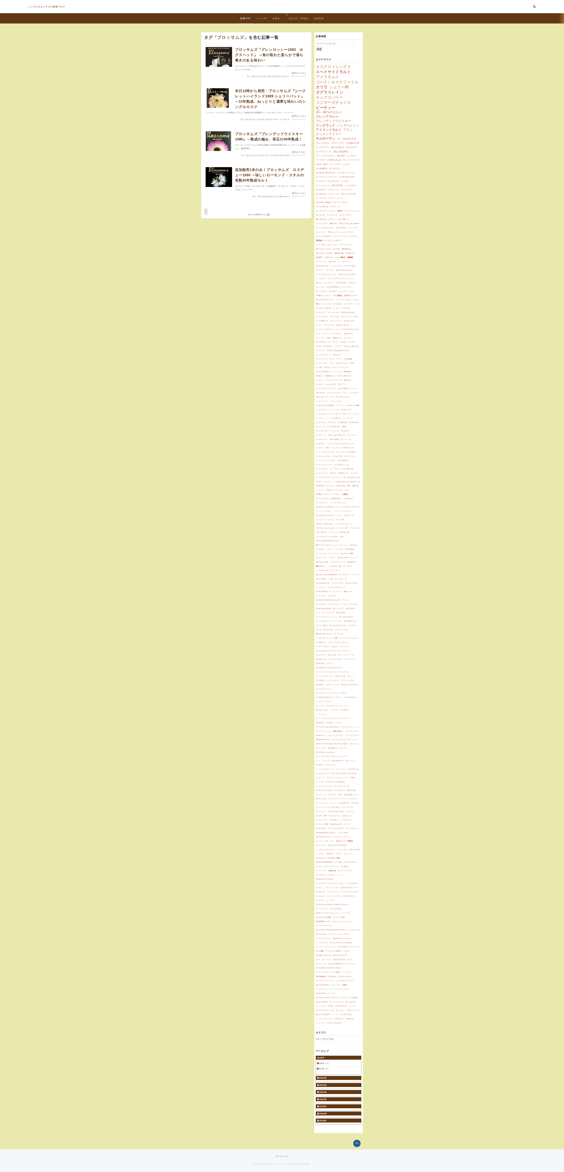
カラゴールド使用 (322, 824)
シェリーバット (321, 422)
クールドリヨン (321, 828)
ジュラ (318, 334)
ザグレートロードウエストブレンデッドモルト (332, 744)
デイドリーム (346, 249)
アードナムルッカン (333, 426)
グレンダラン (320, 680)
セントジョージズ (328, 613)
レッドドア (338, 515)
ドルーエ (337, 507)
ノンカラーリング (333, 604)
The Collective (320, 976)
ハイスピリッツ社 (335, 566)
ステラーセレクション (323, 731)
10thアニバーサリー (353, 1010)
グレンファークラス (351, 160)
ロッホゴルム (349, 549)
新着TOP (245, 18)
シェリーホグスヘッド (323, 355)
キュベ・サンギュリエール (325, 452)
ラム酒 (355, 317)
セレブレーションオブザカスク (326, 575)
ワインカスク (351, 452)
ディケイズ (332, 993)
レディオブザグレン (333, 287)
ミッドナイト (346, 972)
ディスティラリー (350, 659)
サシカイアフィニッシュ (324, 989)
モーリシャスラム (351, 583)
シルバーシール (339, 676)
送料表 (276, 18)
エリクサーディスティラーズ (326, 388)
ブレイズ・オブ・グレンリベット (327, 553)
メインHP (261, 18)
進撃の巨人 (333, 223)
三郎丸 (352, 363)
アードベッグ (334, 317)
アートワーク (352, 228)
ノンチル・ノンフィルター (334, 549)
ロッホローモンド (283, 196)
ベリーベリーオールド (323, 511)
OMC (317, 304)
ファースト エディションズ (325, 528)
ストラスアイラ (321, 410)
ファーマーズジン (341, 1006)
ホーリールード (350, 964)
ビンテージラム (346, 1014)
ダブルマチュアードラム (324, 879)
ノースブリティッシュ (341, 465)
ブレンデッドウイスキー (270, 155)
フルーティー (321, 232)
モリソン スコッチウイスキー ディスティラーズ (332, 718)
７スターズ (346, 951)
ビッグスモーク (342, 460)
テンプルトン (338, 304)
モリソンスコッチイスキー (349, 223)
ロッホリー (352, 342)
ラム (339, 138)
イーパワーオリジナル (336, 811)
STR (335, 638)
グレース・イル (346, 439)
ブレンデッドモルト (324, 202)
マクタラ (330, 253)
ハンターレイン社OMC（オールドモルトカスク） (333, 490)
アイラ (344, 414)
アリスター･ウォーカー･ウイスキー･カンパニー (332, 904)
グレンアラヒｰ (338, 456)
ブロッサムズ (272, 76)
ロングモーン (343, 219)
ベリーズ (352, 1006)
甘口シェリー (348, 591)
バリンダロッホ (347, 469)
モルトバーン (349, 761)
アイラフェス (332, 532)
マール (330, 232)
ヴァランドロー (343, 558)
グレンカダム (334, 439)
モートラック (321, 219)
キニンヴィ (353, 558)
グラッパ (350, 676)
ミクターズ (353, 473)
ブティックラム (321, 748)
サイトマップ (282, 1156)
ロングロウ (352, 625)
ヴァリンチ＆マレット (323, 591)
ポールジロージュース (341, 350)
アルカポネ (319, 549)
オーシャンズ (346, 189)
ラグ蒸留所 (353, 997)
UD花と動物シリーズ (351, 795)
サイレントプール (336, 321)
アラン (348, 130)
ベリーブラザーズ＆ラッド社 (326, 274)
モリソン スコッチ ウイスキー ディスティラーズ (332, 672)
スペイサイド (335, 418)
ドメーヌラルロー (350, 697)
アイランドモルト (328, 130)
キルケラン (347, 380)
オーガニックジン (322, 820)
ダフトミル (332, 655)
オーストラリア (321, 871)
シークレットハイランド (280, 119)
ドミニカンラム (352, 883)
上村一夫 (355, 486)
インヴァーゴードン (350, 862)
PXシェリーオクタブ (323, 1014)
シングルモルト (321, 278)
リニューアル (335, 985)
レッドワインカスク (335, 659)
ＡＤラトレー (320, 735)
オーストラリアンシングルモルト (341, 943)
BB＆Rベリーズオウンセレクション (328, 913)
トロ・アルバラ (321, 532)
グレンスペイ (336, 448)
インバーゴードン (333, 892)
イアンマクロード (322, 503)
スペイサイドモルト (333, 71)
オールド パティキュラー (340, 367)
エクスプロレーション (323, 689)
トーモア (344, 181)
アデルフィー (320, 663)
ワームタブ (344, 997)
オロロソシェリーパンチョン (342, 921)
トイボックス (328, 257)
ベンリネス (351, 155)
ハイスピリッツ (321, 587)
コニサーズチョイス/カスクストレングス (341, 444)
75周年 (344, 985)
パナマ (327, 448)
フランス (330, 663)
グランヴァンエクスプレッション (327, 329)
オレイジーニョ (321, 795)
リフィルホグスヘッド (323, 621)
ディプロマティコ (350, 621)
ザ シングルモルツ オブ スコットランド (331, 769)
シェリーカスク (342, 388)
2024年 (323, 1085)
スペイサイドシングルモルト (335, 782)
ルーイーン (353, 388)
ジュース (347, 824)
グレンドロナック (340, 579)
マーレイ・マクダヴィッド (339, 473)
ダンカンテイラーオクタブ (337, 845)
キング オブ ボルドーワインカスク (328, 431)
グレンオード (348, 338)
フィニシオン (320, 1023)
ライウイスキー (341, 283)
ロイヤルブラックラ (323, 773)
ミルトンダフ (322, 164)
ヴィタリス (344, 866)
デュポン (356, 300)
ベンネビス (319, 448)
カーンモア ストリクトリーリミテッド (329, 668)
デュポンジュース (336, 824)
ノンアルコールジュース (324, 697)
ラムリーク (343, 748)
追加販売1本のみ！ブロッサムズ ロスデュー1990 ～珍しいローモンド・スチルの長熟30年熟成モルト (269, 175)
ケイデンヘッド (323, 151)
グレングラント (347, 287)
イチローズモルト (322, 469)
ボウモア (341, 155)
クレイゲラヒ (341, 228)
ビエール (319, 630)
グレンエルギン (341, 151)
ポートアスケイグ (322, 317)
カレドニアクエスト (323, 985)
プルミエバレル (346, 317)
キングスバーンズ (322, 473)
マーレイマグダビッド (323, 372)
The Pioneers (331, 976)
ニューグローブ (330, 384)
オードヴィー (328, 346)
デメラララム (353, 236)
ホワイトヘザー (349, 456)
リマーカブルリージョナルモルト (327, 536)
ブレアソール (339, 253)
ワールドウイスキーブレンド (338, 642)
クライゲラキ (337, 185)
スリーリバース (321, 262)
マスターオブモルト (323, 646)
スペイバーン (320, 338)
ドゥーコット (320, 896)
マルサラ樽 (340, 520)
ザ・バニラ (330, 900)
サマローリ (332, 219)
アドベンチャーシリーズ (324, 515)
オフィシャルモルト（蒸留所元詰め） (329, 498)
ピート (318, 613)
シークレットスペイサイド (344, 232)
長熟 (348, 486)
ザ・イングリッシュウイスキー (326, 291)
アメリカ (327, 367)
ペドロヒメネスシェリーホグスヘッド (347, 482)
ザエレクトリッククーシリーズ (337, 777)
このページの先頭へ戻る (357, 1143)
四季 (325, 816)
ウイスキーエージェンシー (325, 300)
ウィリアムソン (347, 418)
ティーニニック (322, 185)
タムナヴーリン (321, 845)
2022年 (323, 1099)
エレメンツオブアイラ (336, 964)
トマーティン (321, 189)
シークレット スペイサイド (342, 511)
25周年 (330, 1006)
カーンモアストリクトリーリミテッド (329, 477)
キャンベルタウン (333, 680)
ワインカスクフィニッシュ (349, 727)
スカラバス (332, 422)
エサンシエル (340, 452)
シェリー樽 (338, 86)
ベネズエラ (332, 795)
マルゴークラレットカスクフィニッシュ (329, 875)
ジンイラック (320, 892)
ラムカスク (319, 685)
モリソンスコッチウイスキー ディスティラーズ (332, 706)
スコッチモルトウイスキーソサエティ (329, 968)
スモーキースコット (343, 325)
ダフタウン (319, 270)
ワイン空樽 (319, 951)
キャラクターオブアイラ (333, 380)
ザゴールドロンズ (339, 959)
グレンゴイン (340, 1010)
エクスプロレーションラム (325, 752)
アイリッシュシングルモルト (332, 334)
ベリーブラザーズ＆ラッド (343, 524)
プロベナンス (320, 393)
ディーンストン (353, 414)
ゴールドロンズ (321, 993)
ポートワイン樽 (341, 528)
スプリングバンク (339, 236)
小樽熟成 (345, 494)
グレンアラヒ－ (341, 613)
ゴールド (319, 325)
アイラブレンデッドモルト (350, 892)
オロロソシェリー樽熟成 (344, 841)
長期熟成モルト (330, 376)
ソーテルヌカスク (347, 820)
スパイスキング (343, 947)
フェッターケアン (336, 266)
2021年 (322, 1106)
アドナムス (344, 710)
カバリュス (345, 431)
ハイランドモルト (350, 266)
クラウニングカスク (347, 312)
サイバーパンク (347, 807)
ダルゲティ (330, 854)
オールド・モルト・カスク (325, 363)
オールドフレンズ (322, 266)
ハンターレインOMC (352, 405)
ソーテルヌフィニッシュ (324, 638)
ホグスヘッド (335, 206)
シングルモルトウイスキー (345, 981)
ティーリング (320, 604)
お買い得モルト (338, 731)
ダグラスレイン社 (322, 562)
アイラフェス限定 (339, 917)
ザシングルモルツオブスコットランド (341, 278)
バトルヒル (338, 723)
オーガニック (330, 486)
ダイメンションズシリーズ (325, 359)
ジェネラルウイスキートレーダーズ (328, 414)
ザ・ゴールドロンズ (346, 617)
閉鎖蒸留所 (347, 372)
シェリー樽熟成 (339, 257)
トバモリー (332, 558)
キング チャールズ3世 (323, 917)
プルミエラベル (321, 934)
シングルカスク (351, 185)
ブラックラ (340, 405)
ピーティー (325, 107)
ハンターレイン (348, 125)
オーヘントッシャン (323, 249)
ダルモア (319, 346)
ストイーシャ (337, 591)
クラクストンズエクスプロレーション (344, 739)
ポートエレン (335, 807)
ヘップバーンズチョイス (349, 604)
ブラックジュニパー (344, 976)
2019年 (323, 1120)
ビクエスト (319, 380)
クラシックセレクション (324, 676)
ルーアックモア (322, 223)
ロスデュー (272, 196)
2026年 (320, 1058)
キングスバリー (329, 97)
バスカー (344, 342)
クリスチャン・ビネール (324, 507)
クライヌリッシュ (346, 245)
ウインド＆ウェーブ (323, 651)
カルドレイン (348, 854)
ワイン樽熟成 (337, 295)
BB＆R (339, 211)
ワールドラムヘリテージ (341, 837)
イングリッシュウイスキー (346, 274)
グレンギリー (320, 287)
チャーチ (319, 816)
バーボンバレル (334, 160)
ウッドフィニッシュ (343, 397)
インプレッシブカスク (323, 308)
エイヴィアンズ (321, 964)
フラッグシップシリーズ (350, 507)
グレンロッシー (283, 76)
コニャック (320, 215)
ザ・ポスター (320, 900)
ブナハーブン (337, 142)
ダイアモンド (332, 748)
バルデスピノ (320, 350)
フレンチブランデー (352, 735)
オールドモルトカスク (323, 608)
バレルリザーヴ (321, 655)
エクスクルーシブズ (344, 871)
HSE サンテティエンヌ (323, 634)
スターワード (320, 253)
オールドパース (349, 321)
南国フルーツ (320, 566)
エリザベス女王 (342, 833)
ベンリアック (333, 181)
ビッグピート (322, 147)
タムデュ (350, 959)
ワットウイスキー (336, 401)
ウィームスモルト (336, 909)
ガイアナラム (354, 947)
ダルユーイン (333, 189)
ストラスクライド (348, 896)
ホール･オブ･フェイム (342, 786)
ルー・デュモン (321, 1006)
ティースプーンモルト (343, 300)
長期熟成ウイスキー (350, 295)
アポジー (353, 777)
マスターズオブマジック (336, 587)
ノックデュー (320, 854)
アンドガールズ (329, 325)
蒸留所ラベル (337, 338)
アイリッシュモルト (347, 680)
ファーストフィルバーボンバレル (327, 727)
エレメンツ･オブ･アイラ (324, 786)
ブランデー (338, 346)
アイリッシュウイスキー (350, 393)
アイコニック (349, 811)
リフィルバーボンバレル (338, 503)
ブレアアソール (353, 769)
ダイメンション (321, 799)
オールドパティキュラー (326, 177)
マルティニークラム (341, 630)
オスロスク (352, 283)
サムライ (334, 646)
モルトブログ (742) (325, 1039)
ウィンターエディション (352, 477)
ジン (339, 262)
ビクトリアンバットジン (346, 655)
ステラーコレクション (331, 866)
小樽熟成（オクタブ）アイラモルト (328, 494)
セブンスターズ (346, 887)
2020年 (323, 1113)
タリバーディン (321, 342)
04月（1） (324, 1063)
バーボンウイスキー (333, 393)
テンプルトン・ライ (323, 418)
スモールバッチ (321, 435)
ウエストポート (330, 765)
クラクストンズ (347, 448)
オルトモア (351, 147)
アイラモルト (327, 76)
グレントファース (348, 194)
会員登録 (319, 18)
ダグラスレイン (329, 92)
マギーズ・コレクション (324, 524)
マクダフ (319, 257)
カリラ (322, 86)
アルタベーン (348, 334)
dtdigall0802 (351, 562)
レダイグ (337, 240)
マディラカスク (338, 634)
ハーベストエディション (324, 1019)
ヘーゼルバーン (321, 642)
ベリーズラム (337, 621)
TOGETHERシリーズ (323, 921)
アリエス (319, 866)
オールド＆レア (321, 312)
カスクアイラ (350, 608)
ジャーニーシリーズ (323, 807)
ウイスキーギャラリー (325, 173)
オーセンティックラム (346, 291)
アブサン (339, 359)
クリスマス (346, 308)
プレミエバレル (326, 304)
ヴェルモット (334, 820)
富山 (342, 536)
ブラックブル (329, 397)
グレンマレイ (337, 147)
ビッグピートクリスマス (324, 849)
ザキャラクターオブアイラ (340, 651)
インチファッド (346, 410)
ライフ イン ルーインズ (324, 465)
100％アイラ (342, 384)
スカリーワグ (333, 194)
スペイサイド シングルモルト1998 (328, 858)
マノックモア (335, 164)
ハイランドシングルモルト (325, 405)
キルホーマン (325, 138)
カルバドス (332, 262)
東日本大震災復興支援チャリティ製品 (329, 862)
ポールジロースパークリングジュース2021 (330, 693)
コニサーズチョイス (333, 102)
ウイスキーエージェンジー (325, 981)
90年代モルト (339, 1019)
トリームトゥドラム (333, 896)
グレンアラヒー (327, 116)
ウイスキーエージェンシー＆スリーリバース (331, 955)
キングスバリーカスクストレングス (328, 600)
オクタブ (339, 854)
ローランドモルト (341, 202)
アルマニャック (321, 659)
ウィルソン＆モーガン (351, 346)
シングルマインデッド (337, 562)
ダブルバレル (341, 486)
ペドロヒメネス (354, 528)
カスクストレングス (259, 76)
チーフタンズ (348, 498)
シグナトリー (320, 777)
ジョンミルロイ (321, 579)
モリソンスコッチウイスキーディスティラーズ (332, 756)
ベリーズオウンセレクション (327, 245)
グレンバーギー (345, 215)
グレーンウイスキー (332, 887)
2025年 (323, 1078)
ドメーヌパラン (321, 811)
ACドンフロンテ (338, 608)
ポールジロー (335, 168)
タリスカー (319, 384)
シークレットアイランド (324, 701)
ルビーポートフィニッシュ (342, 938)
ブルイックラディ (322, 1002)
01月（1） (324, 1068)
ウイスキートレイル (346, 173)
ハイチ (340, 795)
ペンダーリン (334, 710)
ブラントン (346, 600)
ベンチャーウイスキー (334, 1023)
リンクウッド (325, 125)
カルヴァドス (349, 138)
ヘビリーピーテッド (323, 583)
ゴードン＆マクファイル (337, 81)
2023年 (323, 1092)
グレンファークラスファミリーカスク (344, 773)
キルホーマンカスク (332, 685)
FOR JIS (329, 350)
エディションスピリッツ (336, 435)
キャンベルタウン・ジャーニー (326, 803)
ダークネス (328, 240)
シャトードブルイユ (323, 236)
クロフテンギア (344, 532)
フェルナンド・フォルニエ (325, 520)
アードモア (320, 160)
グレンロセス (322, 142)
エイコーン (353, 545)
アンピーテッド (344, 646)
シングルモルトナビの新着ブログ (46, 6)
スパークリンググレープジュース (327, 997)
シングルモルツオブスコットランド (328, 570)
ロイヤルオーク (339, 790)
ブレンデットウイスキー (324, 926)
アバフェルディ (321, 596)
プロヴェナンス (321, 558)
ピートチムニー (330, 947)
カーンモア (336, 249)
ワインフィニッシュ (352, 211)
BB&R (344, 426)
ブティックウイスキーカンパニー (327, 541)
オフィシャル (328, 630)
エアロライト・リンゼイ (324, 723)
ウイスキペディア (337, 761)
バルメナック (320, 426)
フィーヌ (357, 304)
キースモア (348, 304)
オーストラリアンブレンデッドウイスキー (342, 799)
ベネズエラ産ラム (322, 625)
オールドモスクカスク (336, 828)
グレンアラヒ (347, 566)
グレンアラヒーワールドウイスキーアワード (331, 930)
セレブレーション (322, 710)
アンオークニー (353, 422)
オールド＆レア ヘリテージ (349, 575)
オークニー (346, 262)
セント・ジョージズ (323, 761)
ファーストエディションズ (349, 329)
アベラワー (319, 765)
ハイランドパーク (347, 177)
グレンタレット (352, 435)
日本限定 (350, 257)
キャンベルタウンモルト (325, 228)
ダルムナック (354, 744)
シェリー (346, 164)
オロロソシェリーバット (324, 482)
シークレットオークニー (335, 735)
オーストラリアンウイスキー (349, 638)
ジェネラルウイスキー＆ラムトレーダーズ (330, 883)
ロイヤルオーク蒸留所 (333, 951)
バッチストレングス (341, 989)
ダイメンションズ (335, 198)
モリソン (319, 283)
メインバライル (322, 206)
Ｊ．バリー (335, 1014)
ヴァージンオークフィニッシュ (326, 617)
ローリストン (321, 194)
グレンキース (332, 215)
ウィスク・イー (349, 515)
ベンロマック (352, 142)
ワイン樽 (319, 367)
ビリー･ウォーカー (340, 849)
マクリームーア (354, 849)
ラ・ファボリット (322, 321)
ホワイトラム (351, 790)
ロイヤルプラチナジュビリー (326, 833)
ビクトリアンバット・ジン (325, 1010)
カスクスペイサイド (352, 731)
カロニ (329, 338)
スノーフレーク (333, 410)
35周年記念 (320, 486)
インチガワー (322, 168)
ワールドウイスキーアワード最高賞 (328, 972)
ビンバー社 (319, 782)
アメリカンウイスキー (323, 938)
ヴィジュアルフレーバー (338, 625)
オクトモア (332, 596)
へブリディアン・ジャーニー (349, 803)
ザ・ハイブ (319, 947)
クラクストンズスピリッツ (350, 685)
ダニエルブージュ (334, 816)
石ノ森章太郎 (342, 422)
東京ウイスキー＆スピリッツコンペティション (332, 545)
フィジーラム (346, 913)
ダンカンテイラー (328, 134)
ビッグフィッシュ (342, 363)
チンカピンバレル (354, 930)
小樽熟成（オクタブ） (323, 295)
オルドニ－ (319, 887)
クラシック (319, 397)
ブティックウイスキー (325, 155)
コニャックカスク (322, 943)
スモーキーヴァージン (323, 837)
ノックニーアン (321, 714)
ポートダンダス (333, 312)
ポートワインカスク (337, 1002)
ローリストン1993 (346, 553)
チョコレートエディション (325, 841)
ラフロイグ (321, 181)
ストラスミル (321, 198)
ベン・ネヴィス (335, 469)
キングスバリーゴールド (326, 211)
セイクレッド (346, 816)
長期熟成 (319, 240)
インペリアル (337, 372)
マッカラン (336, 308)
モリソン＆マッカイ (344, 376)
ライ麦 (330, 579)
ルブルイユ (349, 1019)
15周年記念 (332, 871)
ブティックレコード (352, 828)
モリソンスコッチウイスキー (326, 460)
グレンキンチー (350, 1002)
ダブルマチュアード (323, 739)
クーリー (356, 887)
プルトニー (336, 355)
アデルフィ (319, 376)
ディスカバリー (333, 342)
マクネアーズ (350, 253)
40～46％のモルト (329, 112)
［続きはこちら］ (299, 73)
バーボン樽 (347, 359)
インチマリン (320, 444)
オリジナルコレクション (344, 270)
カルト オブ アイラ (323, 959)
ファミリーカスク (337, 583)
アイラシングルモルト (323, 456)
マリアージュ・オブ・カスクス (339, 934)
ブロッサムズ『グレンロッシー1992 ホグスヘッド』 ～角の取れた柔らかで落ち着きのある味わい (269, 55)
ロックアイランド (322, 401)
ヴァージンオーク (322, 909)
